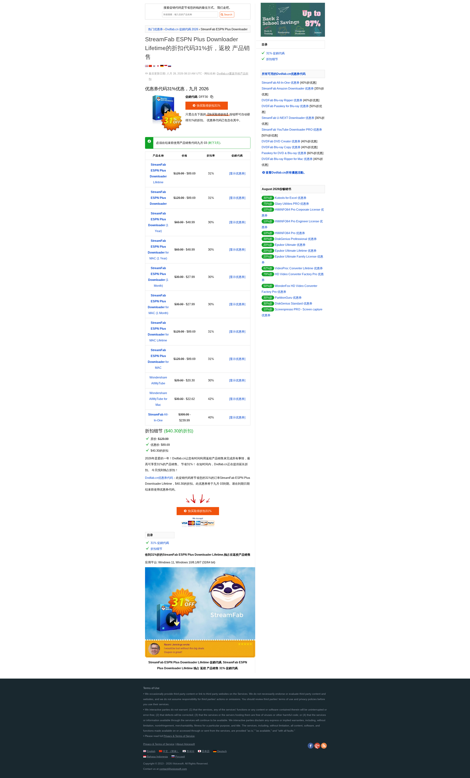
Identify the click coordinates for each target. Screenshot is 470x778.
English (151, 751)
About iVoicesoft (185, 744)
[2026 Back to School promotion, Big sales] (293, 35)
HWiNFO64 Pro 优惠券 (290, 233)
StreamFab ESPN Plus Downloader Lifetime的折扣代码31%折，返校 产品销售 (197, 48)
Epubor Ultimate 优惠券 (290, 244)
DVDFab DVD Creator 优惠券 (281, 141)
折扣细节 (156, 548)
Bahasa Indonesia (157, 756)
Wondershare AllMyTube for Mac (158, 398)
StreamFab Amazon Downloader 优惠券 (288, 88)
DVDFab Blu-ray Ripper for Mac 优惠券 (287, 159)
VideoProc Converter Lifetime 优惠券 (299, 268)
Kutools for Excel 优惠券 (290, 197)
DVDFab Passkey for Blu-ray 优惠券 (285, 106)
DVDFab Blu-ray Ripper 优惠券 (282, 100)
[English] (146, 66)
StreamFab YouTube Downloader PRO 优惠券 (292, 129)
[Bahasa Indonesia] (165, 66)
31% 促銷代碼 (160, 542)
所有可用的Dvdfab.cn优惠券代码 (284, 73)
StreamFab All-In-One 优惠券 (280, 82)
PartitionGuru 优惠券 (288, 297)
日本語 (205, 751)
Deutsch (222, 751)
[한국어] (154, 66)
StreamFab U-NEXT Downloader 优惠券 (288, 117)
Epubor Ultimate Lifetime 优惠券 (296, 250)
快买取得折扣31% (208, 105)
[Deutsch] (162, 66)
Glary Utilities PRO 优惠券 (292, 203)
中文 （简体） (171, 751)
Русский (180, 756)
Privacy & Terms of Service (179, 736)
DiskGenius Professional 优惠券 (296, 238)
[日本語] (158, 66)
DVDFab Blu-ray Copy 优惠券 (281, 147)
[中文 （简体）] (150, 66)
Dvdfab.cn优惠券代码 (159, 477)
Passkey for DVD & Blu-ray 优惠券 (284, 153)
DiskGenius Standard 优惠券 (293, 303)
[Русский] (169, 66)
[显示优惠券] (237, 173)
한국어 (190, 751)
